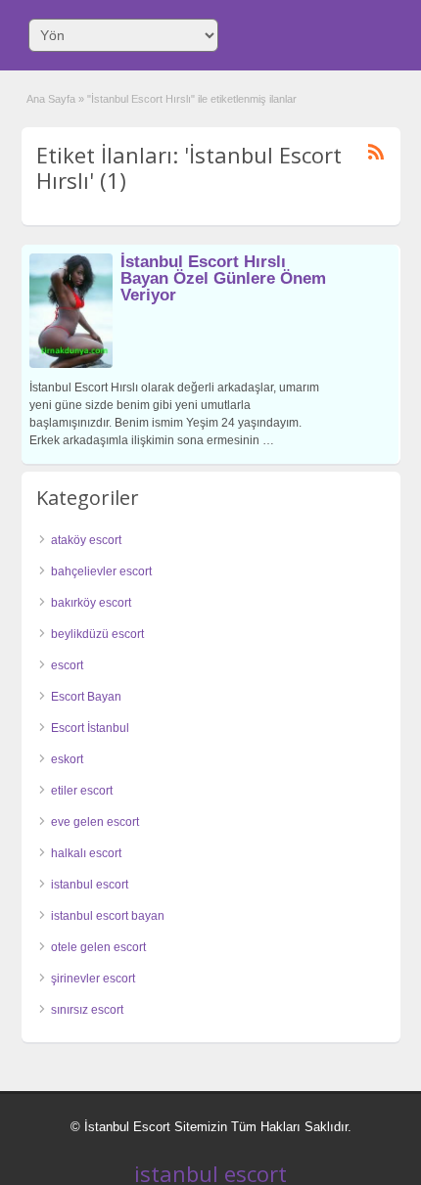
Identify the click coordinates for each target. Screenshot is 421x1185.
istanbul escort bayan (107, 916)
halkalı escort (86, 853)
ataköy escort (86, 540)
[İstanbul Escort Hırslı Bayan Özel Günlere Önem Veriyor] (71, 364)
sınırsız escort (87, 1010)
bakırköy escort (91, 603)
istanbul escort (89, 884)
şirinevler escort (93, 978)
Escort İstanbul (90, 728)
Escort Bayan (86, 697)
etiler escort (82, 791)
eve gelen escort (95, 822)
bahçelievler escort (101, 571)
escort (67, 665)
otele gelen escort (98, 947)
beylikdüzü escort (97, 634)
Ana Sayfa (50, 99)
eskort (67, 759)
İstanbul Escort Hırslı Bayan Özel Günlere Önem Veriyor (223, 278)
